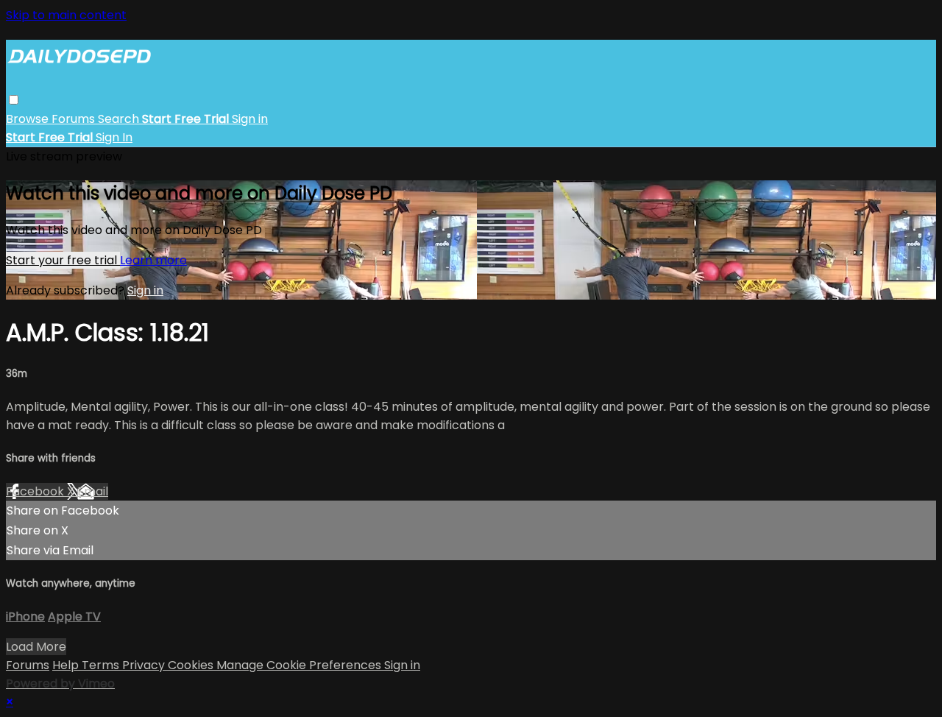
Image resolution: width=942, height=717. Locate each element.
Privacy (145, 665)
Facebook (36, 491)
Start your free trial (63, 260)
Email (92, 491)
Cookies (192, 665)
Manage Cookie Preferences (300, 665)
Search (120, 118)
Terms (102, 665)
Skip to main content (66, 15)
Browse (29, 118)
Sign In (114, 137)
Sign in (250, 118)
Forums (75, 118)
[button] (13, 100)
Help (67, 665)
